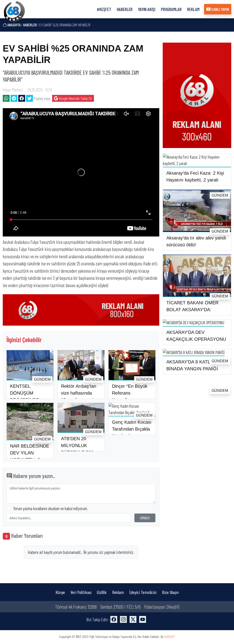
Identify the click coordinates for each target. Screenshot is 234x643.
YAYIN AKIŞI (146, 9)
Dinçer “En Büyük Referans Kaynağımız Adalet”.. (129, 396)
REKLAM (193, 9)
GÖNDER (145, 518)
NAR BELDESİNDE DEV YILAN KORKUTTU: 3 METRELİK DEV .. (29, 456)
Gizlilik (102, 592)
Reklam (118, 592)
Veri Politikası (80, 592)
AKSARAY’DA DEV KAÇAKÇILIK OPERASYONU (196, 336)
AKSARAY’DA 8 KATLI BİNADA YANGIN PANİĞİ (192, 365)
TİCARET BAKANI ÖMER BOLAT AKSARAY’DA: (192, 306)
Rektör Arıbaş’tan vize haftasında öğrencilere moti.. (78, 393)
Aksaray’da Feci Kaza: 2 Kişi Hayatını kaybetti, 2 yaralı (195, 176)
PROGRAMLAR (171, 9)
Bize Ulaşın (170, 592)
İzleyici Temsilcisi (143, 592)
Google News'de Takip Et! (75, 98)
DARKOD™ (169, 636)
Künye (60, 592)
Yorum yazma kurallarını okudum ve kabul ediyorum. (50, 508)
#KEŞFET (104, 9)
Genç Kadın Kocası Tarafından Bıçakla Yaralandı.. (132, 429)
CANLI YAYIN (219, 9)
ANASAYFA (14, 24)
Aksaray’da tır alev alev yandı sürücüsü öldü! (196, 241)
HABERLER (125, 9)
